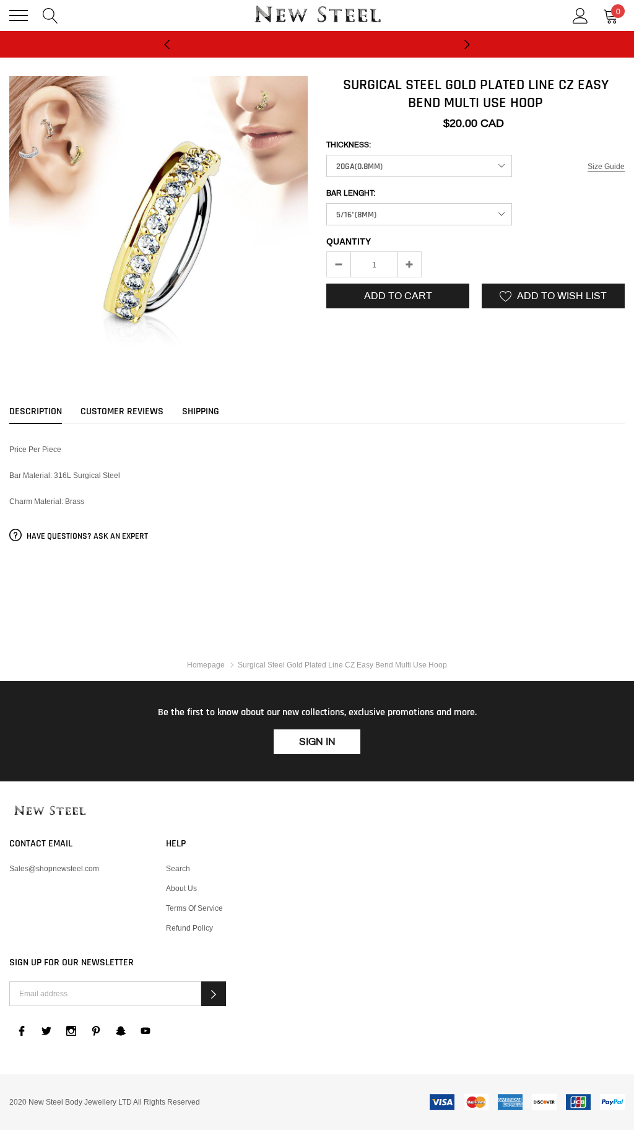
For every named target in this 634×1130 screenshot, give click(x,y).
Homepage (206, 664)
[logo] (317, 15)
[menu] (18, 15)
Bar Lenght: (350, 193)
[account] (580, 14)
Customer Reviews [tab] (121, 412)
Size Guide (606, 166)
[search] (50, 14)
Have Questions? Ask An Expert (86, 536)
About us (181, 888)
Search (178, 868)
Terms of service (194, 908)
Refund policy (189, 927)
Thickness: (348, 145)
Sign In (317, 741)
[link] (49, 811)
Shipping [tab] (200, 412)
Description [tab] (35, 412)
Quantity (348, 241)
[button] (213, 993)
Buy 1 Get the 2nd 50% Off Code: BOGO (317, 52)
